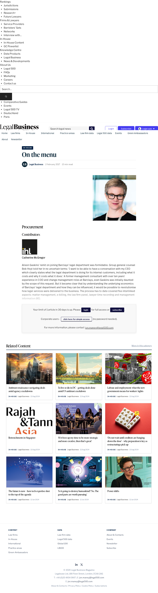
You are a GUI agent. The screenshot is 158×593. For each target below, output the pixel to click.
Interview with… (13, 35)
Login (111, 128)
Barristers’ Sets (12, 27)
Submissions (11, 9)
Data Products (12, 53)
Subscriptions (101, 586)
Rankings (5, 1)
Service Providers (14, 24)
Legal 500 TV (11, 109)
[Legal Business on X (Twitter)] (81, 565)
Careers (8, 79)
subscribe (117, 310)
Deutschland (11, 113)
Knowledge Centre (10, 50)
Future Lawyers (12, 16)
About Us (5, 64)
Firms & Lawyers (9, 20)
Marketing (10, 76)
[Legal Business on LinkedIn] (76, 565)
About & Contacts (115, 535)
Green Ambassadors (138, 133)
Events (7, 105)
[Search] (6, 96)
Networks (9, 31)
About (5, 139)
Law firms (15, 133)
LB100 (61, 548)
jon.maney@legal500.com (99, 327)
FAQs (7, 72)
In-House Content (14, 42)
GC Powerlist (11, 46)
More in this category (142, 345)
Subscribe (126, 128)
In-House (5, 38)
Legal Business (12, 57)
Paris (7, 116)
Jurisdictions (11, 5)
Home (5, 133)
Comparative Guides (15, 102)
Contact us (10, 83)
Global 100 (63, 543)
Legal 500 (10, 68)
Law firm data (87, 133)
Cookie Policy (88, 586)
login (86, 310)
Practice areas (67, 133)
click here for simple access (76, 319)
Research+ (10, 12)
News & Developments (17, 61)
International (47, 133)
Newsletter (16, 139)
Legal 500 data (104, 133)
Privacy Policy (74, 586)
